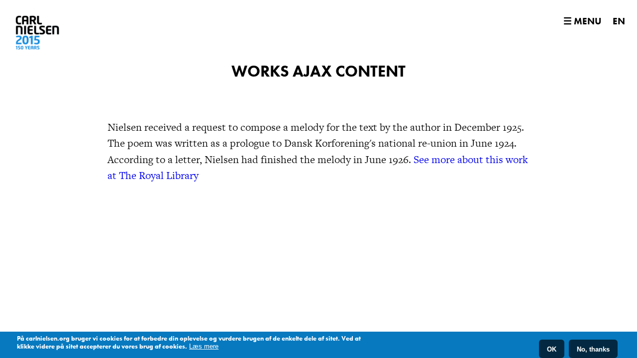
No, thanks (593, 349)
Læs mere (203, 346)
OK (551, 349)
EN (619, 21)
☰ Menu (582, 21)
